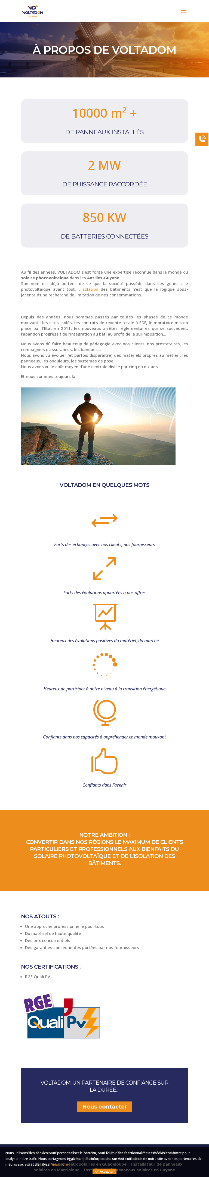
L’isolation (88, 289)
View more (59, 1164)
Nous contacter (104, 1106)
